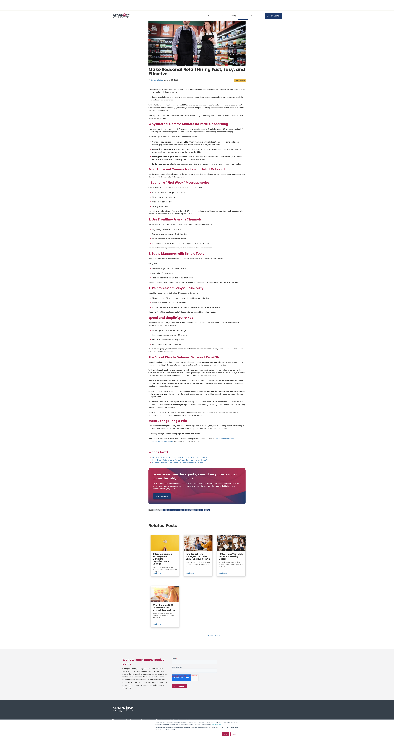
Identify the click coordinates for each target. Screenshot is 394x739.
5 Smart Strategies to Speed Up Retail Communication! (177, 462)
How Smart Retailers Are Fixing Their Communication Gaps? (179, 460)
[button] (212, 16)
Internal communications (174, 510)
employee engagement (194, 510)
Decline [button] (234, 734)
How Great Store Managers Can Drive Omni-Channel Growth (198, 556)
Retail (206, 510)
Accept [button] (225, 734)
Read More (157, 573)
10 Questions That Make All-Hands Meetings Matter (231, 556)
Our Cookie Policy (217, 724)
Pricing (233, 16)
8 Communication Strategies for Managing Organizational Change (162, 559)
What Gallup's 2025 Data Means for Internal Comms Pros (164, 607)
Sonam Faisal (157, 80)
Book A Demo (273, 16)
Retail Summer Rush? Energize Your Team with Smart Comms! (180, 457)
